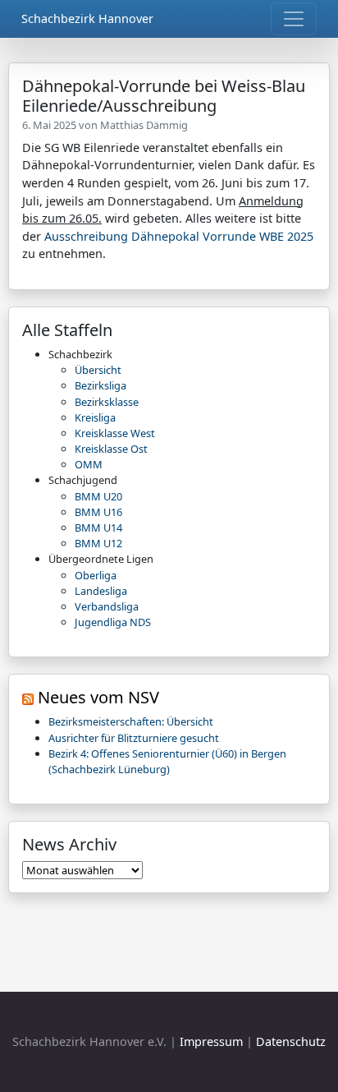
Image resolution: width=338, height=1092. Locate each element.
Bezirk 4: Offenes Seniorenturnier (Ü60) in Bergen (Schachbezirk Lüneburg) (167, 761)
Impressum (211, 1041)
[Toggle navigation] (294, 18)
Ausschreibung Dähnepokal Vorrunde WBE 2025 (178, 236)
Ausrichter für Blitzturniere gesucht (133, 737)
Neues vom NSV (98, 697)
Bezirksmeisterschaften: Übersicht (130, 721)
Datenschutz (291, 1041)
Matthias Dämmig (144, 124)
